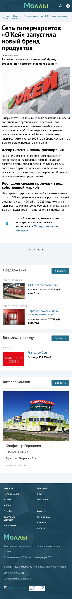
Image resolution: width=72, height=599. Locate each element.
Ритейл (7, 499)
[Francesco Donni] (13, 359)
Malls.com (42, 499)
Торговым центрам (9, 518)
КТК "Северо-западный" (43, 285)
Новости (17, 16)
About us (41, 528)
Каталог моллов (16, 382)
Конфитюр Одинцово (23, 446)
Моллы (7, 505)
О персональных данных (17, 578)
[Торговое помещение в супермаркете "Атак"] (14, 317)
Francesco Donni (38, 352)
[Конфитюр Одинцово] (36, 416)
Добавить (60, 270)
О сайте (8, 511)
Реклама (42, 511)
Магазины (42, 488)
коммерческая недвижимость (41, 546)
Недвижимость (12, 494)
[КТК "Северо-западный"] (14, 291)
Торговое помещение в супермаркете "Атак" (43, 312)
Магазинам (10, 525)
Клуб (39, 494)
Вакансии (42, 522)
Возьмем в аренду (18, 337)
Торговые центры (13, 546)
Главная (7, 16)
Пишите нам (43, 517)
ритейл (7, 551)
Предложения (14, 270)
